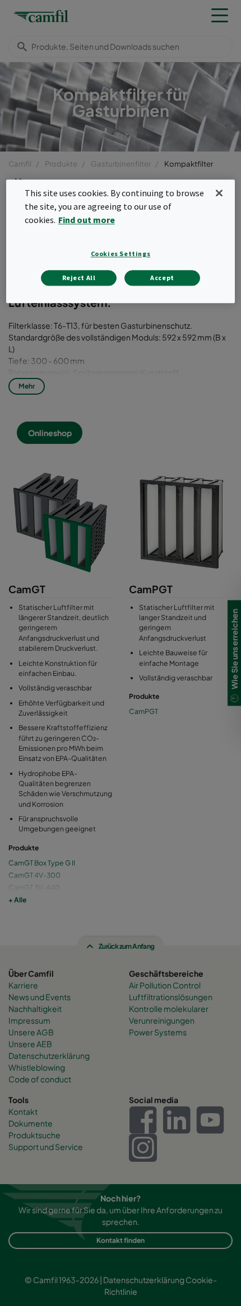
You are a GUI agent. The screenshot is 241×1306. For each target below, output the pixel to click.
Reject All (79, 277)
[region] (120, 241)
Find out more (86, 219)
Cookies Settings (121, 253)
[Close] (219, 193)
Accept (162, 277)
